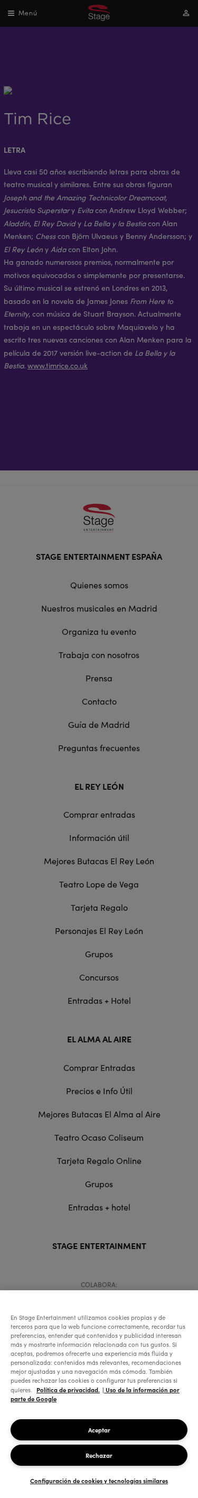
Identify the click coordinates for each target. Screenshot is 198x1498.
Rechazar (99, 1455)
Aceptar (99, 1430)
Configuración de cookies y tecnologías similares (99, 1480)
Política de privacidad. (68, 1389)
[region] (99, 1394)
